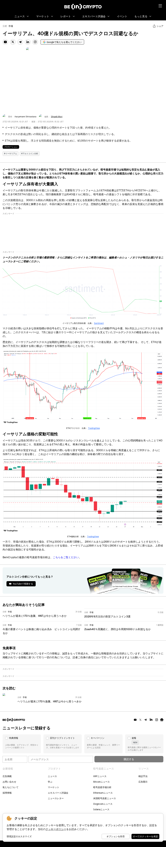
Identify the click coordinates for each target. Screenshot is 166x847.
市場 (10, 26)
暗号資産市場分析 (102, 787)
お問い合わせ (9, 781)
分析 (5, 26)
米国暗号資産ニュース (104, 798)
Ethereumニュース (103, 792)
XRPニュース (100, 776)
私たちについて (10, 787)
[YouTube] (5, 42)
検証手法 (143, 776)
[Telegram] (20, 42)
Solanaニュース (101, 809)
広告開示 (143, 781)
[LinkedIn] (27, 42)
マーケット (53, 787)
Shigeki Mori (56, 116)
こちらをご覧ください (66, 557)
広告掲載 (7, 776)
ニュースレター (56, 798)
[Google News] (161, 719)
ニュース (52, 776)
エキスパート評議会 (58, 792)
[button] (22, 743)
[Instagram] (35, 42)
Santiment (99, 323)
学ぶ (50, 781)
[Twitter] (13, 42)
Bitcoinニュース (101, 781)
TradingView (94, 428)
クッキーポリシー (56, 829)
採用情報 (7, 792)
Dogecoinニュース (103, 803)
